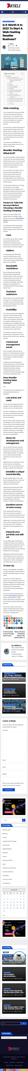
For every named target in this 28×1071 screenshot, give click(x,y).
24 (4, 908)
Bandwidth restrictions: (13, 85)
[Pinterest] (14, 618)
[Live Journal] (19, 623)
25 (7, 908)
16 (23, 902)
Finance (5, 856)
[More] (7, 626)
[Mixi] (9, 623)
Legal (4, 864)
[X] (7, 618)
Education (5, 852)
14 (17, 902)
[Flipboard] (9, 621)
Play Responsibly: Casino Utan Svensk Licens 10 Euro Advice (14, 1009)
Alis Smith (18, 962)
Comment (5, 730)
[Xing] (7, 621)
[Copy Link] (12, 621)
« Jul (4, 915)
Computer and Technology (8, 21)
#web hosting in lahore (13, 48)
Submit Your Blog (18, 1065)
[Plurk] (4, 623)
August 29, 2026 (9, 962)
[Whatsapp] (21, 618)
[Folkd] (17, 621)
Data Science (6, 845)
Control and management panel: (15, 90)
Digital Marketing (7, 849)
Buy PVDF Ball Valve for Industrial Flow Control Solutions (13, 960)
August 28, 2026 (9, 978)
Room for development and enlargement (15, 96)
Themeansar (13, 1058)
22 (20, 905)
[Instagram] (4, 621)
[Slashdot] (21, 623)
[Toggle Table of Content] (21, 74)
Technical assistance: (13, 87)
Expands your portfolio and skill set (16, 102)
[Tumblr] (19, 621)
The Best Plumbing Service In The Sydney (17, 655)
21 (17, 905)
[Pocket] (12, 623)
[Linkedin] (12, 618)
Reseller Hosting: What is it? (13, 77)
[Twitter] (14, 623)
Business (5, 833)
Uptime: (10, 84)
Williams (12, 44)
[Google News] (4, 626)
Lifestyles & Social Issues (9, 868)
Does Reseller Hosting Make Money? (15, 92)
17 (4, 905)
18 (7, 905)
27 (14, 908)
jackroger (16, 679)
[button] (22, 12)
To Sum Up (12, 103)
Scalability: (11, 88)
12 (10, 902)
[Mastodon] (17, 618)
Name (4, 760)
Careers (5, 837)
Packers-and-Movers (8, 871)
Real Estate (6, 875)
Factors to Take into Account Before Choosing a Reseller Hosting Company (16, 80)
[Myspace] (14, 621)
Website (5, 774)
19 (10, 905)
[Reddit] (9, 618)
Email (4, 767)
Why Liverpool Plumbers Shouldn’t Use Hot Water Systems (17, 650)
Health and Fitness (7, 860)
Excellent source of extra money (16, 99)
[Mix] (19, 618)
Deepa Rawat (19, 978)
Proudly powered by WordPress (9, 1056)
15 (20, 902)
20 (14, 905)
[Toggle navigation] (13, 12)
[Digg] (17, 623)
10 (4, 902)
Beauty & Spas (6, 829)
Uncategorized (6, 883)
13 (14, 902)
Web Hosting (8, 76)
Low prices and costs (13, 94)
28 (17, 908)
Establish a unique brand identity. (16, 98)
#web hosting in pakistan (14, 50)
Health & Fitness (9, 1065)
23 (23, 905)
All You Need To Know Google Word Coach (8, 633)
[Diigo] (7, 623)
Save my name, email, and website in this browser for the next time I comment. (13, 784)
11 (7, 902)
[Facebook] (4, 618)
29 (20, 908)
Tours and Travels (7, 879)
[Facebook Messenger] (21, 621)
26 (10, 908)
